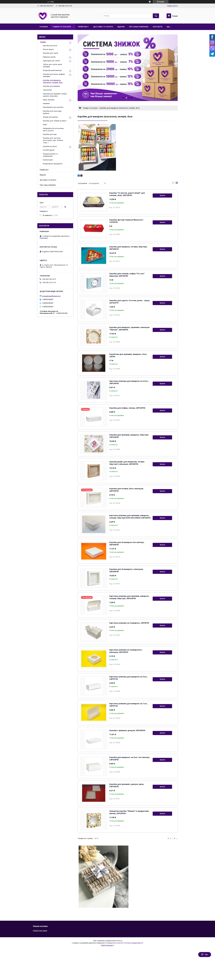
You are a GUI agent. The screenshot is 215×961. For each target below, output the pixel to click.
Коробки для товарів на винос (55, 121)
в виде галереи (173, 183)
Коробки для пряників (51, 86)
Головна (44, 27)
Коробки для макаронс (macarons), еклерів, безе (52, 81)
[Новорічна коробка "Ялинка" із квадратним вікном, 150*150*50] (93, 820)
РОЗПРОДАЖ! (48, 150)
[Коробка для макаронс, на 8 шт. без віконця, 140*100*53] (93, 766)
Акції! (45, 124)
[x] (81, 176)
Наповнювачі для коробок (53, 107)
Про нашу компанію (138, 27)
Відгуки (121, 27)
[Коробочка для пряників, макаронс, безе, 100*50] (93, 363)
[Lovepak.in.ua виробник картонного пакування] (42, 20)
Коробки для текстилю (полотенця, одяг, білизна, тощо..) (53, 140)
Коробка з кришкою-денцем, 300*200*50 (127, 730)
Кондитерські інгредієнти (52, 164)
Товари (43, 42)
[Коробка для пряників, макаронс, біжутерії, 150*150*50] (93, 444)
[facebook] (79, 176)
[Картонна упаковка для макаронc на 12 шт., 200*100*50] (93, 390)
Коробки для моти (50, 46)
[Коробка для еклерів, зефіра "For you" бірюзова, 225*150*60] (93, 283)
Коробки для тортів (50, 53)
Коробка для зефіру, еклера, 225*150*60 (127, 408)
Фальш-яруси (48, 49)
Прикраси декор (49, 57)
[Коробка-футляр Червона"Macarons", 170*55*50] (93, 229)
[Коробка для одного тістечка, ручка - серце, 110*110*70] (93, 309)
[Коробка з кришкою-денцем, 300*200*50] (93, 739)
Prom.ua (119, 941)
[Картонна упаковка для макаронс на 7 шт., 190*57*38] (93, 712)
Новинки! (46, 103)
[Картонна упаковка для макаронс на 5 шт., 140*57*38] (93, 686)
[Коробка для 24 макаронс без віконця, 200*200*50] (93, 551)
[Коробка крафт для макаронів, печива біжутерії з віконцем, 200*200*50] (93, 471)
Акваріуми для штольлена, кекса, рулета (53, 129)
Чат (206, 955)
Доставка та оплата (103, 27)
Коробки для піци (49, 134)
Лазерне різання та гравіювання (50, 155)
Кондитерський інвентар (52, 70)
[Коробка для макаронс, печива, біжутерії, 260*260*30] (93, 256)
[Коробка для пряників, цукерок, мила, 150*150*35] (93, 793)
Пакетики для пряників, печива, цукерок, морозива (55, 95)
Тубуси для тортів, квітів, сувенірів (52, 65)
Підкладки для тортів (51, 61)
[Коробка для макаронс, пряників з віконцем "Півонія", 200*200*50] (93, 336)
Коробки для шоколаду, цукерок (52, 112)
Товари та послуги (61, 27)
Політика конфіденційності (133, 943)
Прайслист (83, 27)
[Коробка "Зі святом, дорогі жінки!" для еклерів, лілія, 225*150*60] (93, 202)
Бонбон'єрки (48, 160)
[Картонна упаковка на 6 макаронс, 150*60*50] (93, 632)
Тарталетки (47, 90)
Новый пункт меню (40, 931)
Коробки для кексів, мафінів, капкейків (54, 75)
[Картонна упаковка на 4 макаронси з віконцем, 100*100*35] (93, 659)
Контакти (157, 27)
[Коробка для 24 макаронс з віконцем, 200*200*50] (93, 578)
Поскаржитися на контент (114, 943)
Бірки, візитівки (48, 100)
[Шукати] (156, 15)
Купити (162, 195)
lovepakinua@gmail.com (51, 296)
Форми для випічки (50, 117)
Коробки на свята (50, 146)
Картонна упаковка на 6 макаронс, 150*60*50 (129, 623)
